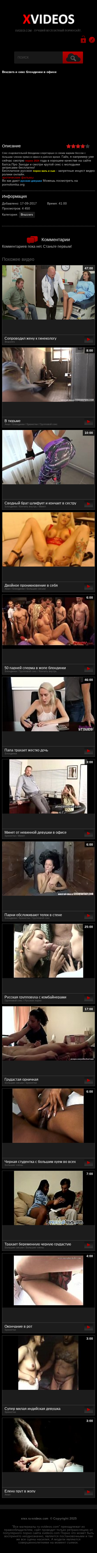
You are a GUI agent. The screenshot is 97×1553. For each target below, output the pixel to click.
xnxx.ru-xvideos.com (34, 1518)
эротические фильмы (18, 177)
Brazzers (27, 214)
